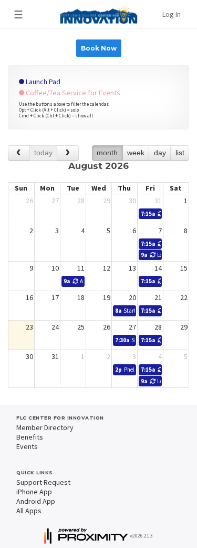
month (107, 152)
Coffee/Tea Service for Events (72, 92)
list (179, 152)
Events (27, 446)
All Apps (29, 510)
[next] (67, 153)
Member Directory (45, 427)
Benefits (29, 437)
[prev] (18, 153)
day (160, 152)
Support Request (43, 482)
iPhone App (34, 491)
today (43, 152)
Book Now (99, 48)
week (135, 152)
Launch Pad (42, 81)
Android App (35, 501)
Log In (171, 14)
